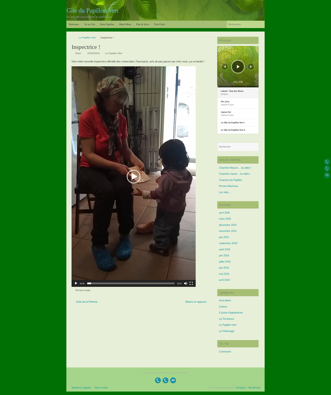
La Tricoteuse (226, 318)
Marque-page (83, 290)
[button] (134, 176)
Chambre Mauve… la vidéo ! (235, 167)
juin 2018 (224, 255)
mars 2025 (225, 218)
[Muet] (185, 283)
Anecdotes (225, 300)
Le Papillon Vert (87, 37)
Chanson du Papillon (230, 179)
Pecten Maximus (228, 185)
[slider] (130, 283)
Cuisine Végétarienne (231, 312)
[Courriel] (327, 175)
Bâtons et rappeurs (196, 301)
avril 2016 (224, 279)
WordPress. (254, 387)
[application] (134, 176)
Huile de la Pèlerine (86, 301)
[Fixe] (327, 162)
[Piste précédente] (225, 66)
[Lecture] (76, 283)
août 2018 (224, 249)
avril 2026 (224, 212)
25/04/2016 (93, 53)
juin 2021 (224, 237)
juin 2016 (224, 267)
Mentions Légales (81, 387)
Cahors (223, 306)
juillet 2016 (225, 261)
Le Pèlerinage (226, 331)
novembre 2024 (228, 230)
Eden (78, 53)
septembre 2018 (228, 243)
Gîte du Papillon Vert (92, 10)
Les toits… (225, 192)
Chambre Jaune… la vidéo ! (234, 173)
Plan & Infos (101, 387)
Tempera (240, 387)
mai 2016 (224, 273)
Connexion (225, 351)
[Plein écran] (191, 283)
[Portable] (327, 168)
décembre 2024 (228, 224)
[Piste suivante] (251, 66)
